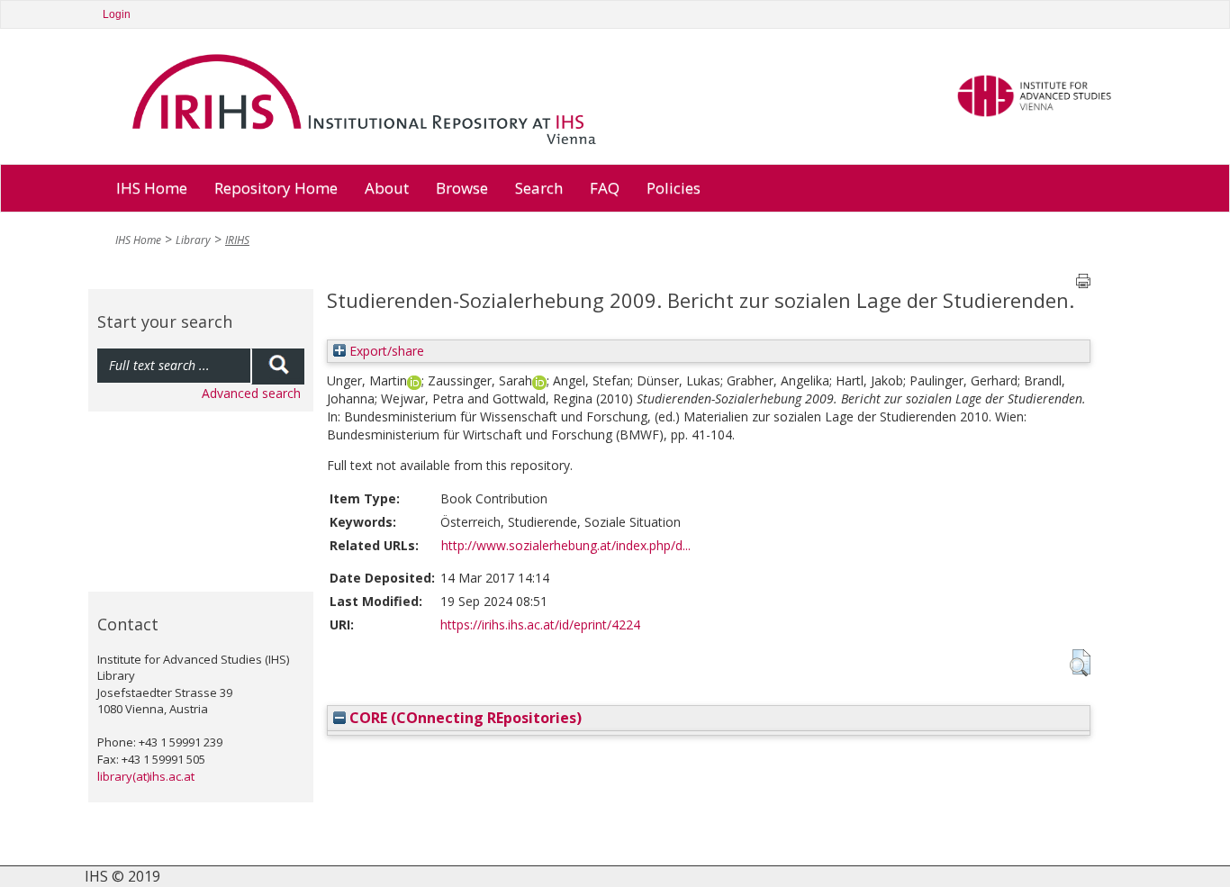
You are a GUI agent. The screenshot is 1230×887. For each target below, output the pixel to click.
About (387, 187)
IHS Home (151, 187)
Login (117, 14)
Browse (462, 187)
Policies (674, 187)
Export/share (385, 350)
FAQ (605, 187)
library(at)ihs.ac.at (145, 776)
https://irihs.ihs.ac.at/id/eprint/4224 (540, 624)
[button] (1080, 662)
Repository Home (276, 187)
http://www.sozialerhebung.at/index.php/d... (566, 545)
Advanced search (251, 393)
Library (193, 240)
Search (539, 187)
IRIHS (237, 240)
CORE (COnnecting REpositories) (464, 718)
